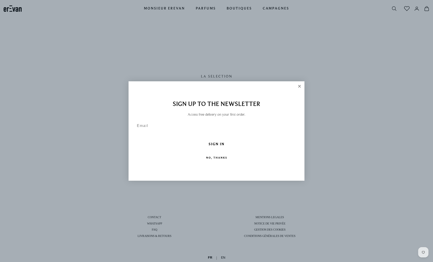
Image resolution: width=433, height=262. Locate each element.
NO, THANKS (216, 157)
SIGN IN (217, 144)
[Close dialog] (299, 86)
